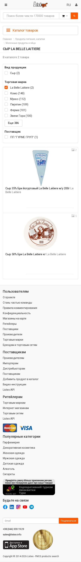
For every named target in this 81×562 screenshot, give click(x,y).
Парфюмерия (11, 442)
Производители (12, 334)
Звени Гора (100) (21, 116)
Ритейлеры (10, 323)
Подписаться (68, 520)
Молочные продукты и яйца (21, 43)
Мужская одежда (14, 458)
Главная (7, 39)
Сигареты (9, 474)
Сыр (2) (15, 73)
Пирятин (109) (19, 104)
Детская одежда (13, 463)
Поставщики (10, 329)
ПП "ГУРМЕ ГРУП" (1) (24, 137)
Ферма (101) (18, 110)
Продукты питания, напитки (30, 39)
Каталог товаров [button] (25, 30)
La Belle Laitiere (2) (22, 87)
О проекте (9, 297)
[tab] (40, 30)
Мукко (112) (18, 99)
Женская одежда (13, 453)
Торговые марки (13, 339)
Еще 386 (13, 123)
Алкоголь (9, 468)
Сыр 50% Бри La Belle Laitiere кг (35, 254)
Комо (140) (17, 93)
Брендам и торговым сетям (20, 344)
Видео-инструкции (14, 384)
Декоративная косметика (19, 447)
